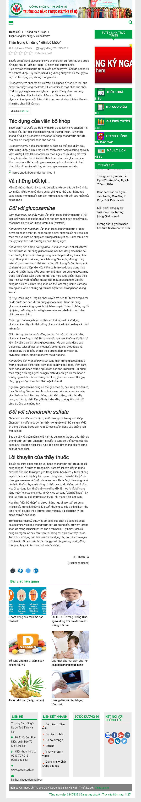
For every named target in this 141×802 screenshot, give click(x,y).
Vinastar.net (102, 787)
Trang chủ (14, 32)
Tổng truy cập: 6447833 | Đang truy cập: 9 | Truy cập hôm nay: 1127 (90, 794)
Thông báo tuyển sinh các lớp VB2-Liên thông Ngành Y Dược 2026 (113, 175)
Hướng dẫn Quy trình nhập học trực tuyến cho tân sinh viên (113, 223)
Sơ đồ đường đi (55, 740)
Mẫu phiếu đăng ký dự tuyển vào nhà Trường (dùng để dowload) (110, 207)
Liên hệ (50, 746)
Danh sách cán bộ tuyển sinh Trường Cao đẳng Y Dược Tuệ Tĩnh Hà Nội (111, 191)
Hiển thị (24, 111)
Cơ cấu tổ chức (55, 734)
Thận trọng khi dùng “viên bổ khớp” (29, 36)
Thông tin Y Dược (35, 32)
